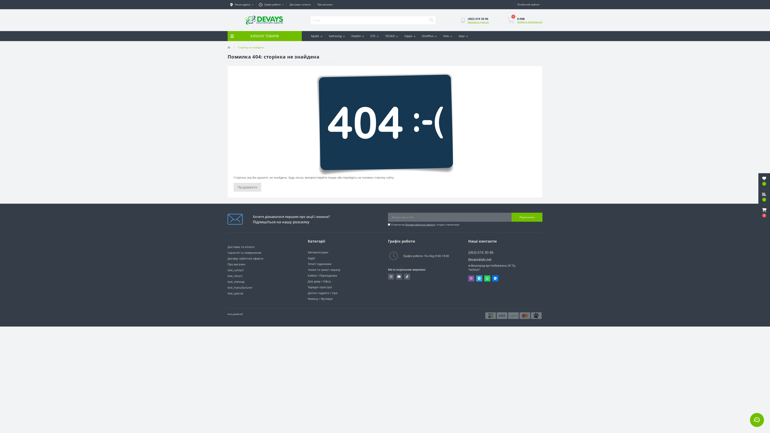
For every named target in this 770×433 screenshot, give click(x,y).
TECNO (390, 36)
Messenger (495, 278)
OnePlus (428, 36)
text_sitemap (236, 282)
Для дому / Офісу (319, 281)
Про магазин (325, 4)
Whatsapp (487, 278)
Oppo (408, 36)
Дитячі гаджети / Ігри (322, 293)
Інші (462, 36)
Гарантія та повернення (244, 253)
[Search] (431, 20)
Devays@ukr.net (479, 259)
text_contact (236, 270)
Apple (315, 36)
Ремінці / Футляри (320, 299)
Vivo (446, 36)
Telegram (479, 278)
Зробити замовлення (529, 22)
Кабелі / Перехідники (322, 275)
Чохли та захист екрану (324, 270)
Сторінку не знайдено (251, 47)
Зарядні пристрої (320, 287)
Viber (471, 278)
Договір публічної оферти (420, 224)
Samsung (335, 36)
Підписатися (527, 217)
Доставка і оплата (300, 4)
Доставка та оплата (241, 247)
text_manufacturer (240, 287)
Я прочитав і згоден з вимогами (425, 224)
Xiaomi (356, 36)
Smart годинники (319, 264)
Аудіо (311, 258)
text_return (235, 276)
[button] (764, 213)
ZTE (372, 36)
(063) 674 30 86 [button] (480, 252)
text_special (235, 293)
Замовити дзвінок (478, 22)
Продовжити (247, 187)
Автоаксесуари (318, 252)
